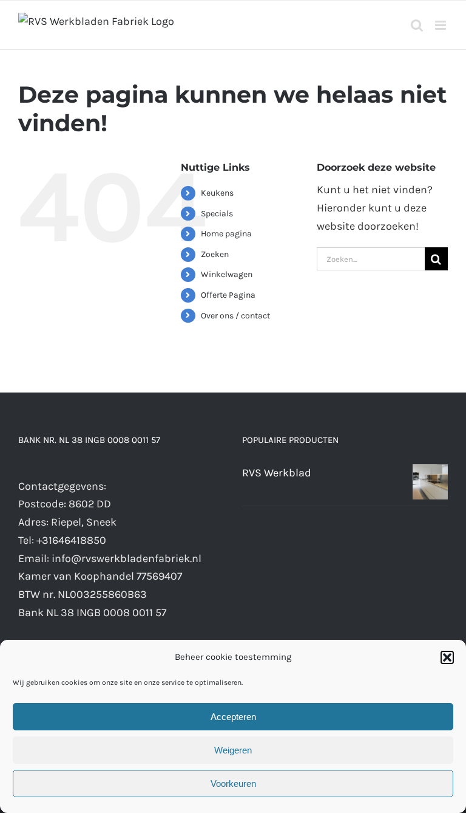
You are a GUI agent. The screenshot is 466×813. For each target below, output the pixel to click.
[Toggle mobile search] (417, 25)
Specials (217, 213)
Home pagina (226, 233)
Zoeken (215, 254)
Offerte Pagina (228, 295)
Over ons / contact (235, 315)
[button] (447, 657)
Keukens (217, 193)
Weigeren (233, 750)
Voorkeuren (233, 783)
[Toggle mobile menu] (441, 25)
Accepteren (233, 717)
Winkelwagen (226, 274)
